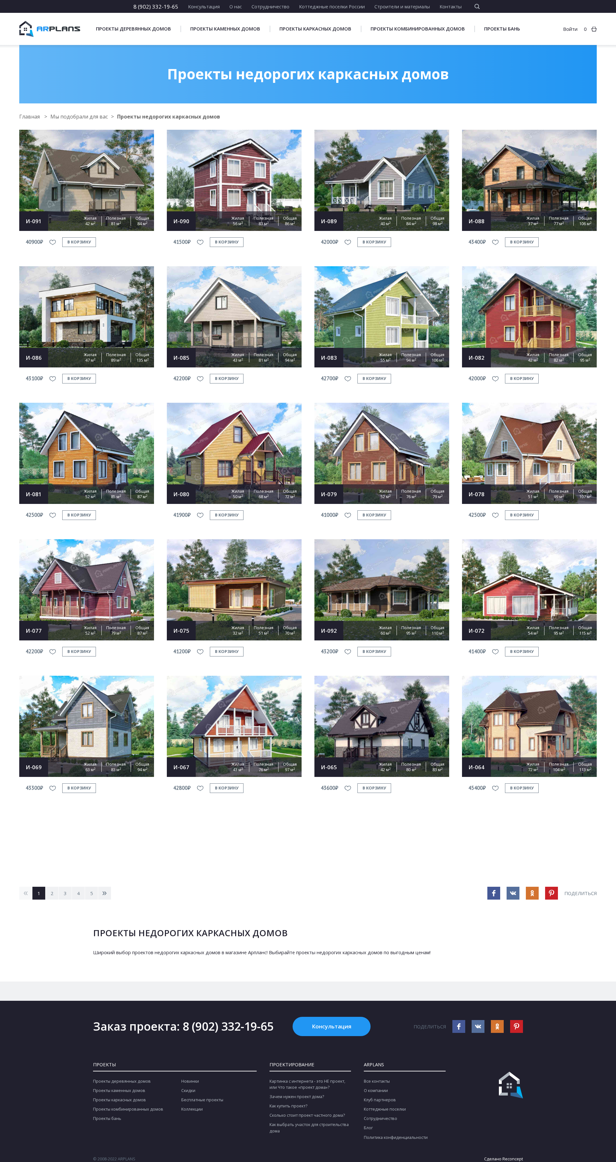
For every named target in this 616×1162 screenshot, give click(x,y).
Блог (368, 1128)
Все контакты (377, 1081)
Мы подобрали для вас (79, 116)
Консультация (204, 6)
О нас (235, 6)
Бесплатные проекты (202, 1100)
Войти (570, 29)
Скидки (188, 1090)
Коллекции (192, 1109)
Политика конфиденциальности (396, 1137)
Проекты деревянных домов (133, 29)
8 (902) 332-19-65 (155, 6)
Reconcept (512, 1159)
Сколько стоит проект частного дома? (307, 1115)
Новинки (190, 1081)
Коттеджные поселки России (332, 6)
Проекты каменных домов (225, 29)
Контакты (451, 6)
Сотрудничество (270, 6)
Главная (30, 116)
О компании (376, 1090)
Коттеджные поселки (385, 1109)
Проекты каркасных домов (315, 29)
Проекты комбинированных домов (418, 29)
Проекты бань (502, 29)
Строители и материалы (402, 6)
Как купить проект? (288, 1106)
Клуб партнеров (380, 1100)
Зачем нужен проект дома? (297, 1096)
